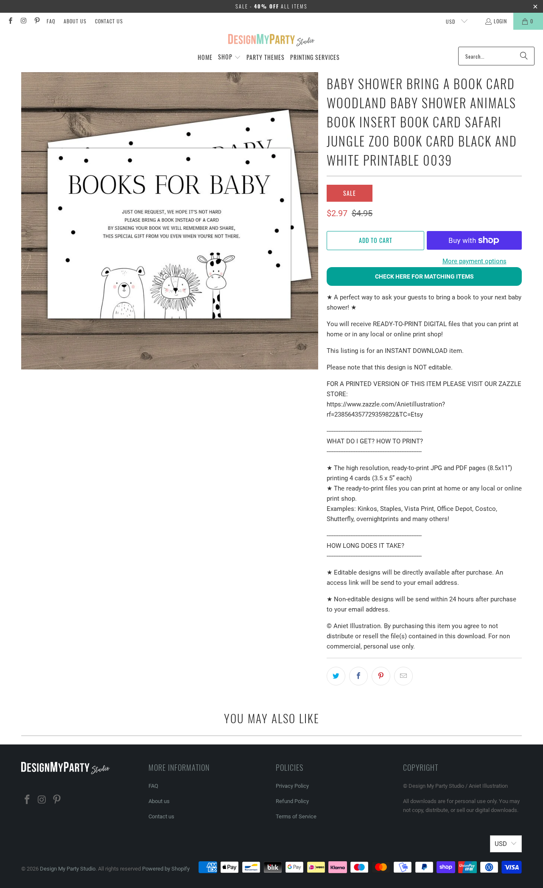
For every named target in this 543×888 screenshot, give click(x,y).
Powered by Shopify (166, 868)
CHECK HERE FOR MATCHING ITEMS (424, 276)
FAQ (51, 21)
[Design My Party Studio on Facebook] (10, 21)
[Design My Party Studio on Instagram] (23, 21)
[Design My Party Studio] (271, 40)
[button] (229, 57)
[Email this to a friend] (403, 676)
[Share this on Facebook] (358, 676)
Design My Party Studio (67, 868)
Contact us (109, 21)
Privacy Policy (292, 786)
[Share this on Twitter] (336, 676)
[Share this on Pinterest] (381, 676)
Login (500, 21)
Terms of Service (296, 816)
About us (75, 21)
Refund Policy (292, 801)
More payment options (474, 261)
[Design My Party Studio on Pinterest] (36, 21)
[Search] (524, 56)
